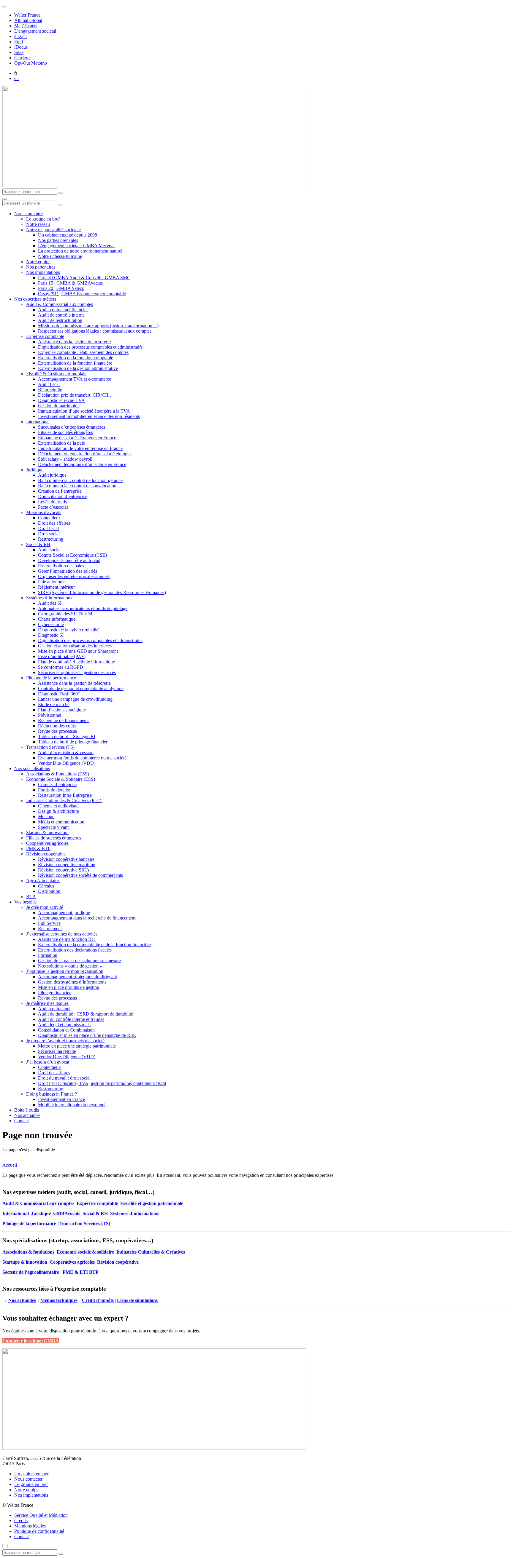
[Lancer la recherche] (60, 193)
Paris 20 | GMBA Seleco (61, 288)
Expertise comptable (45, 336)
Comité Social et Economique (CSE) (72, 555)
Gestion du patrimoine (59, 405)
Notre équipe (38, 261)
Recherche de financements (63, 720)
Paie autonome (52, 581)
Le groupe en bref (43, 218)
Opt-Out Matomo (30, 63)
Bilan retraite (50, 389)
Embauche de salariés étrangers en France (77, 437)
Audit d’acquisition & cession (66, 752)
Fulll (18, 41)
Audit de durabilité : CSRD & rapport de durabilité (85, 1013)
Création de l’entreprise (60, 491)
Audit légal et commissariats (64, 1024)
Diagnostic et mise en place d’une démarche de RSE (87, 1035)
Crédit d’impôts (98, 1300)
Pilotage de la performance (51, 677)
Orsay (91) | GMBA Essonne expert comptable (82, 293)
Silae (18, 52)
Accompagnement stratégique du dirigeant (77, 976)
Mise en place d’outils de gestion (68, 987)
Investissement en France (61, 1099)
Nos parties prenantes (58, 240)
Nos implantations (43, 272)
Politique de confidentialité (39, 1531)
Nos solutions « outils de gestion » (70, 965)
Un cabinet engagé (31, 1473)
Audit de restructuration (60, 320)
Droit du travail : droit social (64, 1077)
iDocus (21, 47)
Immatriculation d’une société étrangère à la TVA (84, 411)
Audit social (49, 549)
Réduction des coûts (57, 725)
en (16, 78)
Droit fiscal (48, 528)
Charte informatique (56, 619)
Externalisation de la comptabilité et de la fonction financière (94, 944)
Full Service (49, 923)
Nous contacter (28, 1479)
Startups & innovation (24, 1262)
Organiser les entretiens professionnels (74, 576)
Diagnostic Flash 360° (59, 693)
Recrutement (50, 928)
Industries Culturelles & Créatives (150, 1251)
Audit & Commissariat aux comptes (59, 304)
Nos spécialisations (32, 768)
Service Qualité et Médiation (41, 1515)
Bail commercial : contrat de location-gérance (80, 480)
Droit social (49, 533)
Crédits (21, 1520)
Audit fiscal (49, 384)
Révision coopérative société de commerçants (80, 875)
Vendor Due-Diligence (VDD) (66, 763)
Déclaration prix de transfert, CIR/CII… (75, 395)
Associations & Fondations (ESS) (57, 773)
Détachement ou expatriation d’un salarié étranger (84, 453)
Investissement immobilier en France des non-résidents (89, 416)
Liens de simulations (137, 1300)
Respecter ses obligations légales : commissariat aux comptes (94, 330)
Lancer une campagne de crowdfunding (75, 699)
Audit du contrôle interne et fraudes (71, 1019)
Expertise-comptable (97, 1203)
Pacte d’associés (53, 507)
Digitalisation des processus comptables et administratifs (90, 346)
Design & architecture (58, 811)
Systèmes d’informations (49, 597)
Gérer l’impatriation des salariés (67, 571)
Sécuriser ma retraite (57, 1051)
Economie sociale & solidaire (85, 1251)
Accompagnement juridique (64, 912)
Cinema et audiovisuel (59, 805)
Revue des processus (57, 731)
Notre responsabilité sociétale (53, 229)
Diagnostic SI (51, 635)
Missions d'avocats (43, 512)
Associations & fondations (28, 1251)
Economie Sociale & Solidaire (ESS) (60, 779)
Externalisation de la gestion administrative (78, 368)
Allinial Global (28, 20)
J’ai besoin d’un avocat (47, 1061)
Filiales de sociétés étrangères (65, 432)
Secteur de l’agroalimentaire (30, 1272)
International (38, 421)
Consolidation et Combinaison (67, 1029)
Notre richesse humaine (60, 256)
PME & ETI (38, 848)
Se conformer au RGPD (60, 667)
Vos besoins (25, 901)
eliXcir (20, 36)
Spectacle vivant (53, 827)
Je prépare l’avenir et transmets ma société (65, 1040)
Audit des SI (49, 603)
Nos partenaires (40, 266)
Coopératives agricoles (47, 843)
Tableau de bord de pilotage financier (72, 741)
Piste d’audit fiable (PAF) (62, 656)
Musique (46, 816)
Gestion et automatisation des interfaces (75, 645)
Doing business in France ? (51, 1093)
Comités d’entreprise (57, 784)
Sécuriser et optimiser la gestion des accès (77, 672)
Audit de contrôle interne (61, 314)
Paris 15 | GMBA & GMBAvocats (70, 282)
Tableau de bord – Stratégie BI (66, 736)
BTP (31, 896)
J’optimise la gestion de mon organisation (64, 971)
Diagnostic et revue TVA (61, 400)
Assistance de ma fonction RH (67, 939)
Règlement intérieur (56, 587)
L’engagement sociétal (35, 30)
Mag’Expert (25, 25)
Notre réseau (38, 224)
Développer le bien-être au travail (69, 560)
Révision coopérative (46, 853)
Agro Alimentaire (43, 880)
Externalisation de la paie (61, 443)
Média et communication (61, 821)
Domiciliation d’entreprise (62, 496)
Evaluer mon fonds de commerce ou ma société (83, 757)
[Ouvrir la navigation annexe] (4, 6)
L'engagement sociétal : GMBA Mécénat (76, 245)
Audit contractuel (54, 1008)
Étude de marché (53, 704)
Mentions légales (30, 1525)
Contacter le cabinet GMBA (30, 1340)
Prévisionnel (49, 715)
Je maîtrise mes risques (47, 1003)
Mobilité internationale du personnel (71, 1104)
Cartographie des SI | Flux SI (65, 613)
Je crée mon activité (44, 907)
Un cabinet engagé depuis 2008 (67, 234)
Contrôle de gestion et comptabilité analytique (81, 688)
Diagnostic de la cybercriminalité (69, 629)
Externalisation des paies (61, 565)
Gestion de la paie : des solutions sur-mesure (79, 960)
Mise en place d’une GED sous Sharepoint (78, 651)
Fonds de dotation (55, 789)
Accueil (9, 1165)
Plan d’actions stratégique (62, 709)
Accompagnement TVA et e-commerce (74, 378)
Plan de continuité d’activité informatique (76, 661)
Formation (47, 955)
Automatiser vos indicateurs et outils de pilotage (82, 608)
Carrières (22, 57)
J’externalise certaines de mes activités (62, 933)
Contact (21, 1120)
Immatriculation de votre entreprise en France (80, 448)
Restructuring (50, 539)
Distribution (49, 891)
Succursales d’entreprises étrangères (71, 427)
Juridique (34, 469)
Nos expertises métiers (35, 298)
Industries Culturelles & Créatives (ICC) (64, 800)
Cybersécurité (51, 624)
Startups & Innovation (47, 832)
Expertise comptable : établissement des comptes (83, 352)
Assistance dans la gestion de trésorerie (74, 341)
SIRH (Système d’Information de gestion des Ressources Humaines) (102, 592)
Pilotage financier (54, 992)
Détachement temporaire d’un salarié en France (82, 464)
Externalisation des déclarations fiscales (75, 949)
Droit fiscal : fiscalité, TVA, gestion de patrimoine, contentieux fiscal (102, 1083)
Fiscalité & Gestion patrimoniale (56, 373)
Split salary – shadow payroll (65, 459)
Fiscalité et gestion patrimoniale (151, 1203)
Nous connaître (28, 213)
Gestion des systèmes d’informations (72, 981)
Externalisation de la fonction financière (75, 362)
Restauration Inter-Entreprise (65, 795)
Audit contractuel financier (63, 309)
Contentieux (49, 517)
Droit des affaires (54, 523)
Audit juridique (52, 475)
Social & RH (38, 544)
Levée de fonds (52, 501)
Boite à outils (26, 1109)
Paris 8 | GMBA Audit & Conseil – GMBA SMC (84, 277)
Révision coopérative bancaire (66, 859)
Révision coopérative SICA (64, 869)
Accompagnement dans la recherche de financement (86, 917)
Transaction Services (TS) (50, 747)
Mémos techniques (58, 1300)
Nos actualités (27, 1115)
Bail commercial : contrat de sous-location (77, 485)
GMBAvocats (66, 1213)
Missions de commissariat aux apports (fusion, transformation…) (98, 325)
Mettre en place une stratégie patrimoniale (77, 1045)
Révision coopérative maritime (66, 864)
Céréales (46, 885)
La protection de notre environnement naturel (80, 250)
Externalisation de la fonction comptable (75, 357)
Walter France (27, 14)
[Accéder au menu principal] (4, 199)
